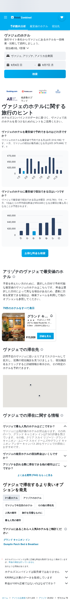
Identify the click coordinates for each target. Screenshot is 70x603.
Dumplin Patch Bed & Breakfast (21, 544)
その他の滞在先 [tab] (46, 505)
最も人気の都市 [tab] (13, 520)
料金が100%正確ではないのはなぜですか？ (30, 583)
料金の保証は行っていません (21, 562)
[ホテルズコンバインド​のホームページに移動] (21, 17)
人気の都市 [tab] (10, 512)
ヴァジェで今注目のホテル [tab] (18, 505)
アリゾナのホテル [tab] (32, 497)
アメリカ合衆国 (19, 597)
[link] (35, 253)
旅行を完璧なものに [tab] (32, 512)
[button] (5, 17)
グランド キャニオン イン (17, 539)
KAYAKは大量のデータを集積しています (28, 577)
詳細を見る (45, 336)
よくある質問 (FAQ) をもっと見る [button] (35, 475)
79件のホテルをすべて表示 (19, 308)
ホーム (5, 597)
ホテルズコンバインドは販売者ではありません (32, 571)
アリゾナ (43, 597)
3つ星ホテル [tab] (11, 497)
